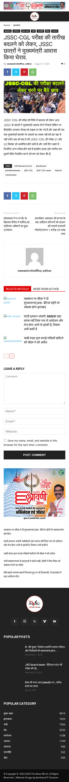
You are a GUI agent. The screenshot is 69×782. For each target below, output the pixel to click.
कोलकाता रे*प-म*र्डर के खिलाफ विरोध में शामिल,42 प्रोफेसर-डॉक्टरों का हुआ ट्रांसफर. (17, 224)
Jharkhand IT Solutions (47, 777)
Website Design (24, 777)
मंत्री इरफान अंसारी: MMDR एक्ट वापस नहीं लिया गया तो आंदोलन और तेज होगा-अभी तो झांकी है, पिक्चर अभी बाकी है (33, 543)
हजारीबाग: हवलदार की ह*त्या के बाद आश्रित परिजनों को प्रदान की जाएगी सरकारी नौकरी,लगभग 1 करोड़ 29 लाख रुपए (50, 226)
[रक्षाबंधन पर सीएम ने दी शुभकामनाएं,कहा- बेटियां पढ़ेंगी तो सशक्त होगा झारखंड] (13, 303)
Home (7, 25)
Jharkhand (41, 166)
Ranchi (58, 170)
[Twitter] (16, 72)
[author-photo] (34, 265)
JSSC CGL (28, 170)
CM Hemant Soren (23, 166)
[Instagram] (24, 621)
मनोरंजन (16, 31)
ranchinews (10, 174)
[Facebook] (7, 72)
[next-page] (12, 356)
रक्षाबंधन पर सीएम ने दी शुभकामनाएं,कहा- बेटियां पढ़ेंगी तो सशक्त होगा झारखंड (42, 303)
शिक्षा (47, 31)
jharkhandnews (12, 170)
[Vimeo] (44, 621)
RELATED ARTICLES (17, 289)
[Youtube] (54, 621)
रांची (33, 31)
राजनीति (40, 31)
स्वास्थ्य (54, 31)
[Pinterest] (24, 72)
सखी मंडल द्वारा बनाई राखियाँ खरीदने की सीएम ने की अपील (29, 553)
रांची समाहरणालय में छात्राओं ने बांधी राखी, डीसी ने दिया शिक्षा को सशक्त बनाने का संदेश (32, 563)
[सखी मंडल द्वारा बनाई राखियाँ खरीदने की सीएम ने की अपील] (13, 342)
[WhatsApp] (32, 72)
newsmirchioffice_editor (19, 63)
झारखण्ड (16, 25)
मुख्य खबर (25, 31)
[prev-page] (6, 356)
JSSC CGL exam (44, 170)
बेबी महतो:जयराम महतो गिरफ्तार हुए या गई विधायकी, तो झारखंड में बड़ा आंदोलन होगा (32, 574)
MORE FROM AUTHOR (46, 289)
